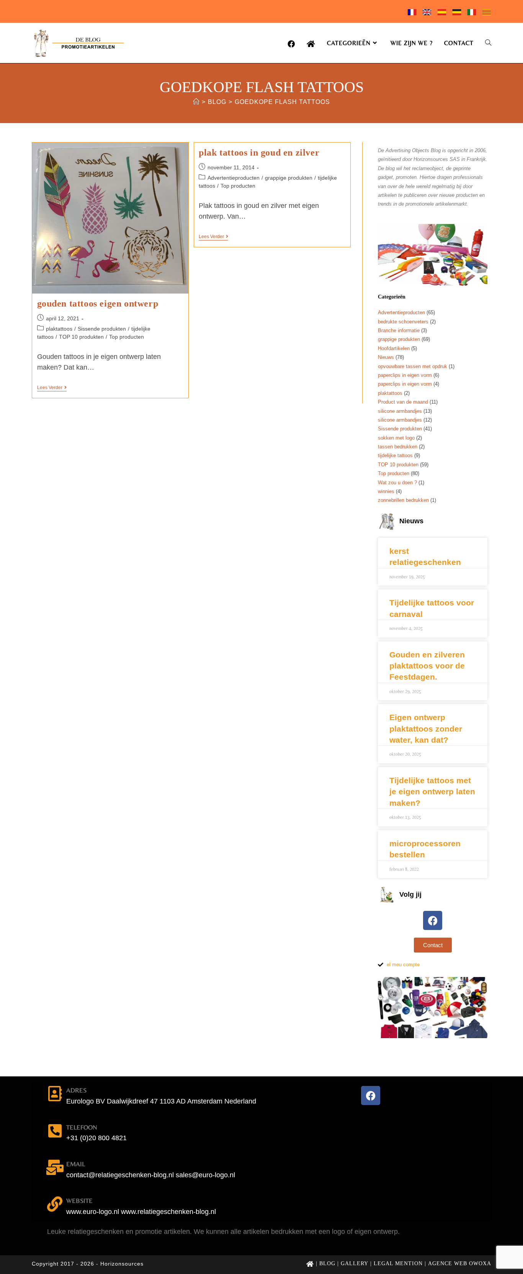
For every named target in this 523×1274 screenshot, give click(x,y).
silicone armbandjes (400, 411)
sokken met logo (396, 438)
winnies (386, 491)
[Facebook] (432, 920)
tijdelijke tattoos (395, 455)
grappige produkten (288, 178)
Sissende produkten (102, 329)
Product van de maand (403, 402)
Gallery (354, 1263)
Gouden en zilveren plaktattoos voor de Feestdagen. (427, 666)
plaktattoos (59, 329)
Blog (327, 1263)
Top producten (126, 337)
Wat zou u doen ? (397, 482)
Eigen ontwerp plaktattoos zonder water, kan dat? (425, 728)
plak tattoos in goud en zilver (259, 152)
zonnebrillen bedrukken (403, 500)
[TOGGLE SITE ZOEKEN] (488, 43)
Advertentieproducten (234, 178)
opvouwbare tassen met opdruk (412, 366)
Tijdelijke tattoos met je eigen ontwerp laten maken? (432, 791)
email (75, 1164)
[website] (54, 1204)
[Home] (196, 102)
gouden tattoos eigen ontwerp (98, 303)
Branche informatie (399, 330)
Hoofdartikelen (394, 348)
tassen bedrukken (397, 447)
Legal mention (398, 1263)
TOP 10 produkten (81, 337)
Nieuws (386, 357)
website (79, 1200)
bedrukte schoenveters (403, 322)
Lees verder (52, 387)
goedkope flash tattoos (282, 102)
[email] (54, 1167)
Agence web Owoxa (459, 1263)
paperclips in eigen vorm (405, 375)
